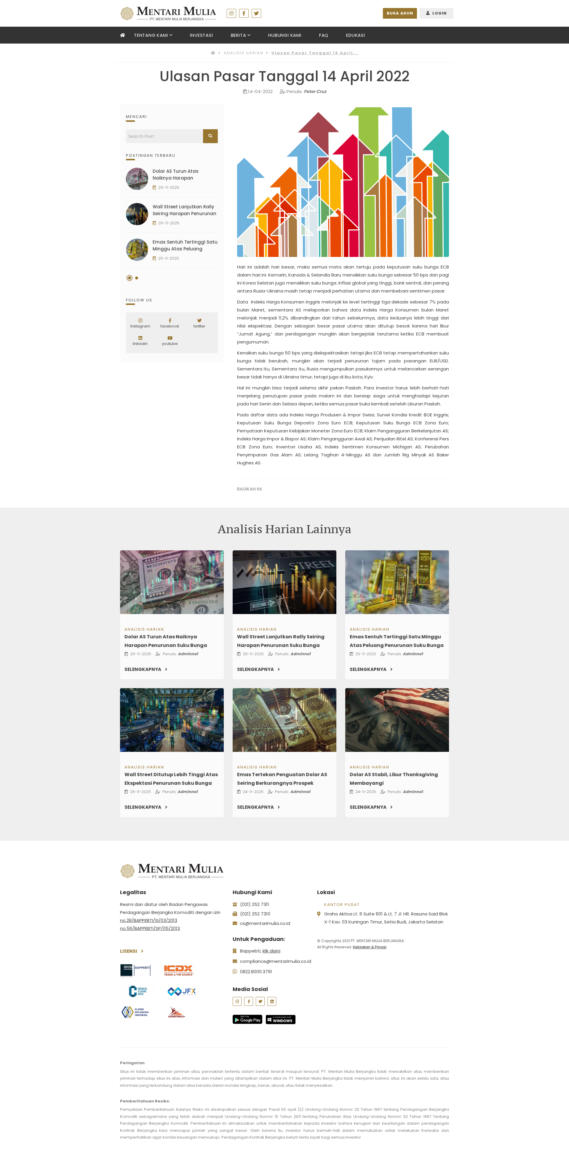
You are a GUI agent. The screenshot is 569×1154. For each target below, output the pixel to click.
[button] (129, 277)
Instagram (140, 326)
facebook (169, 326)
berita (238, 35)
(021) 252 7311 (254, 904)
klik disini (271, 951)
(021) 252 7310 (255, 914)
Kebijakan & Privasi (369, 947)
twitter (199, 326)
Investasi (201, 35)
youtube (170, 343)
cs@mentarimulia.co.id (265, 923)
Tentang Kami (151, 35)
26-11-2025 (168, 187)
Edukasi (355, 35)
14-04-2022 (260, 91)
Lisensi (129, 951)
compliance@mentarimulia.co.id (275, 961)
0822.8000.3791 (256, 971)
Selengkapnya (143, 669)
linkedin (140, 343)
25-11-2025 (168, 258)
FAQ (323, 35)
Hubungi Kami (284, 35)
